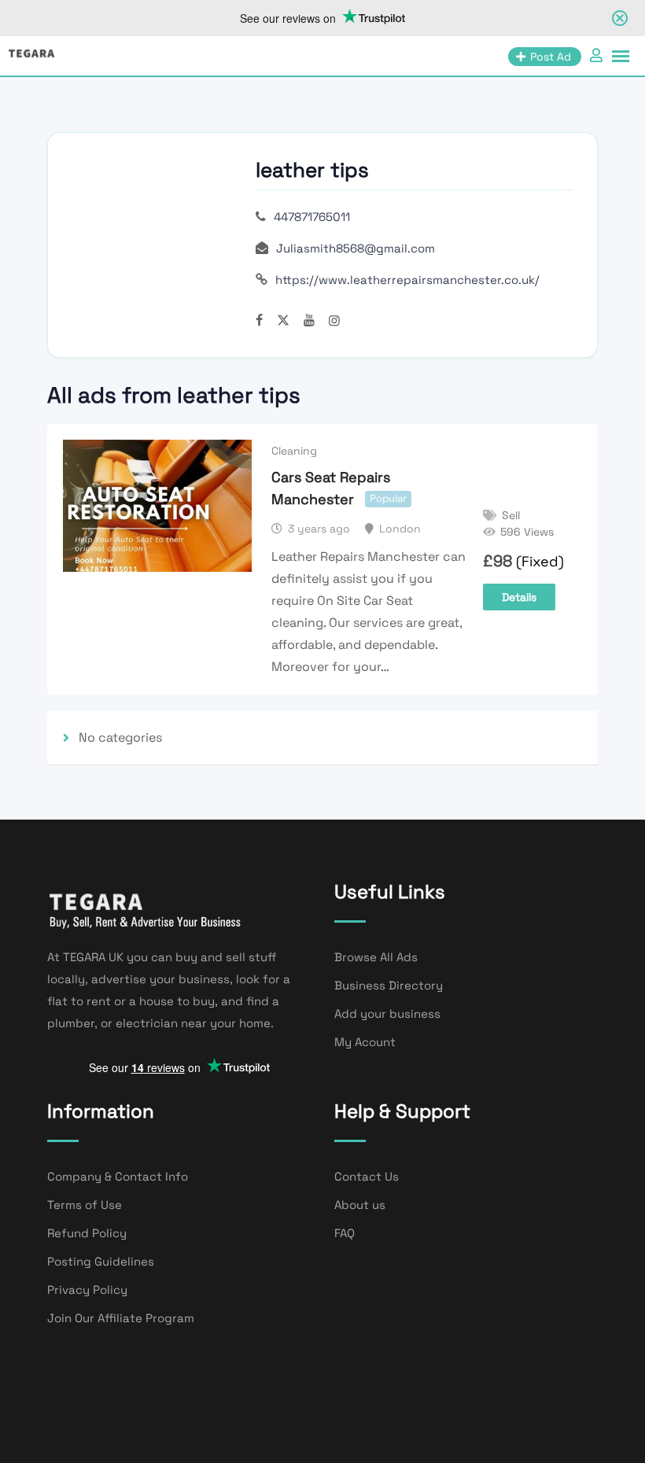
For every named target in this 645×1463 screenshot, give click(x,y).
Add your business (387, 1013)
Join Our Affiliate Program (120, 1317)
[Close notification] (619, 18)
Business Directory (388, 985)
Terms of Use (84, 1204)
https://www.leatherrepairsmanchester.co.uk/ (407, 279)
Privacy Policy (87, 1289)
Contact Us (366, 1176)
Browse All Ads (376, 956)
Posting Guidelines (100, 1261)
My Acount (365, 1041)
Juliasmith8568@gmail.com (355, 248)
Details (519, 597)
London (400, 528)
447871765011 (312, 216)
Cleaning (294, 451)
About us (359, 1204)
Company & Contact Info (117, 1176)
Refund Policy (87, 1232)
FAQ (344, 1232)
